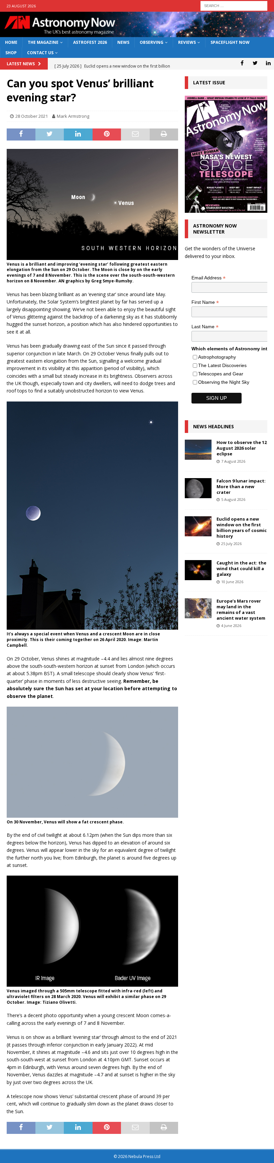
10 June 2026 (232, 581)
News (123, 42)
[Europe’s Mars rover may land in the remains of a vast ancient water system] (198, 608)
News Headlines (213, 426)
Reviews (187, 42)
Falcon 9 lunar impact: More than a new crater (241, 486)
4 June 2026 (231, 625)
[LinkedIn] (268, 63)
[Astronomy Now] (137, 33)
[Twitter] (255, 63)
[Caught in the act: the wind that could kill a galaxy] (198, 570)
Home (11, 42)
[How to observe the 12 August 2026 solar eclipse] (198, 450)
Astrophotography (217, 357)
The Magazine (43, 42)
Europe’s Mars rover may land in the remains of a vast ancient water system (241, 609)
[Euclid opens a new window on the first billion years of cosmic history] (198, 526)
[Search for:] (233, 5)
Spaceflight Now (230, 42)
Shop (11, 53)
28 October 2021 (31, 116)
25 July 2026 (231, 543)
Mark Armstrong (73, 116)
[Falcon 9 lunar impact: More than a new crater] (198, 488)
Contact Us (40, 53)
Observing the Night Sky (223, 382)
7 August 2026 (233, 461)
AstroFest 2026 (90, 42)
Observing (151, 42)
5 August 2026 (233, 499)
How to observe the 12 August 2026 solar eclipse (242, 448)
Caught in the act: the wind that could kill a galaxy (241, 568)
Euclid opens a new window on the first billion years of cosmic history (242, 527)
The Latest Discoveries (222, 365)
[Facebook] (242, 63)
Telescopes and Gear (220, 373)
